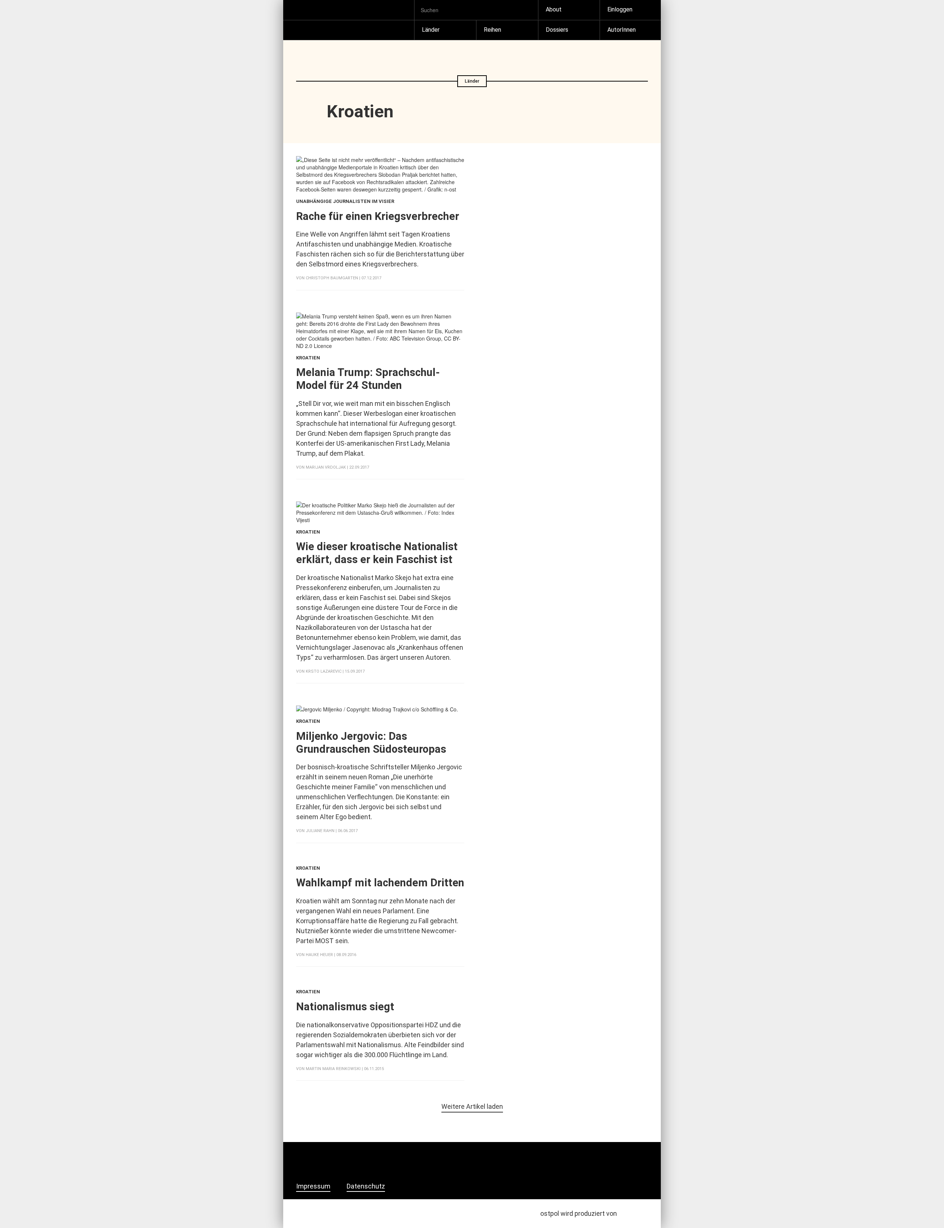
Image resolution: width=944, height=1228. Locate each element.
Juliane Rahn (320, 830)
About (554, 9)
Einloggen (619, 9)
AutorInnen (621, 29)
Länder (431, 29)
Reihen (492, 29)
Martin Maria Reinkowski (333, 1068)
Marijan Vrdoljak (326, 467)
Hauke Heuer (319, 954)
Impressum (313, 1186)
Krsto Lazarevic (323, 671)
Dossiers (557, 29)
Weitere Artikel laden (472, 1106)
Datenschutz (366, 1186)
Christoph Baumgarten (332, 278)
